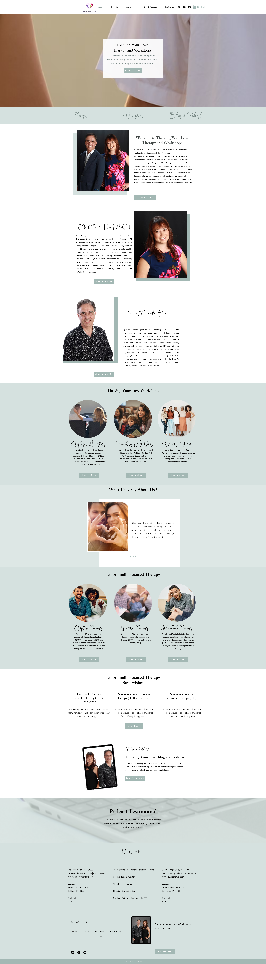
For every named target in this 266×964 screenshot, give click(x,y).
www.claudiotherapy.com (173, 876)
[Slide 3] (135, 556)
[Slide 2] (130, 556)
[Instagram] (179, 7)
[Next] (260, 524)
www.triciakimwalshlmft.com (80, 876)
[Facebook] (184, 7)
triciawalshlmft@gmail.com (80, 873)
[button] (194, 7)
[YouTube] (189, 7)
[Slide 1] (133, 556)
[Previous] (5, 524)
